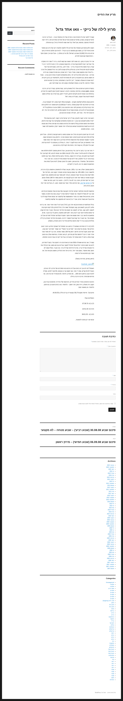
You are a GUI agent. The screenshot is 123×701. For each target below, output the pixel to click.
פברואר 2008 (110, 558)
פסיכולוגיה (111, 655)
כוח (113, 641)
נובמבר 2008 (110, 544)
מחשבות (111, 643)
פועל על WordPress (100, 692)
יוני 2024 (112, 471)
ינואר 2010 (111, 516)
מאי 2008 (111, 552)
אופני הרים (111, 588)
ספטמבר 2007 (110, 566)
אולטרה (112, 584)
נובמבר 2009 (110, 520)
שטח (112, 669)
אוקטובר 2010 (110, 497)
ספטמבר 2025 (110, 467)
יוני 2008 (112, 550)
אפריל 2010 (111, 509)
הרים (112, 613)
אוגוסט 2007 (110, 568)
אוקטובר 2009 (110, 522)
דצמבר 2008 (110, 542)
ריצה (111, 48)
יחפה (112, 633)
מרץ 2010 (111, 512)
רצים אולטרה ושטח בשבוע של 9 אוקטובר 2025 (20, 49)
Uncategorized (110, 582)
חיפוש (32, 30)
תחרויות (107, 48)
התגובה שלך (111, 346)
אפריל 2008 (111, 554)
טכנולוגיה (111, 627)
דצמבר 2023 (110, 479)
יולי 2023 (111, 481)
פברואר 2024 (110, 477)
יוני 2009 (112, 530)
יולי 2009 (111, 528)
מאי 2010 (111, 507)
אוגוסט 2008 (110, 548)
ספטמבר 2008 (110, 546)
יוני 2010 (112, 505)
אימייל (113, 384)
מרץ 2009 (111, 536)
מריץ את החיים (107, 14)
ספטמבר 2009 (110, 524)
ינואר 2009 (111, 540)
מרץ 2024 (111, 475)
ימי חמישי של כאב (86, 183)
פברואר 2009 (110, 538)
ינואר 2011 (111, 493)
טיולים (112, 625)
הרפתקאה (111, 617)
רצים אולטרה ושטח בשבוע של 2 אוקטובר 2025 (20, 52)
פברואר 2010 (110, 514)
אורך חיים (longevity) (108, 600)
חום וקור (112, 623)
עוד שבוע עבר (29, 58)
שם (114, 375)
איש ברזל (111, 604)
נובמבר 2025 (110, 465)
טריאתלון (111, 629)
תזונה (112, 677)
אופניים (112, 590)
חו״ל (112, 621)
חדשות (112, 619)
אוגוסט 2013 (110, 485)
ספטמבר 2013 (110, 483)
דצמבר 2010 (110, 495)
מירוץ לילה (113, 50)
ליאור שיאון (113, 42)
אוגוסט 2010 (110, 501)
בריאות (112, 611)
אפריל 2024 (111, 473)
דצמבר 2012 (110, 487)
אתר (114, 394)
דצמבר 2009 (110, 518)
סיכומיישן (111, 647)
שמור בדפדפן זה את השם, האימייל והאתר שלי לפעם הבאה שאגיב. (95, 403)
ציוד (113, 659)
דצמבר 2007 (110, 562)
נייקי (108, 50)
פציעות (112, 657)
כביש (114, 48)
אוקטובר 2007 (110, 564)
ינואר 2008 (111, 560)
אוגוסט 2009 (110, 526)
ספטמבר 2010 (110, 499)
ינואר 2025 (111, 469)
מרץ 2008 (111, 556)
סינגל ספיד (111, 649)
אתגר (112, 609)
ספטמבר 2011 (110, 489)
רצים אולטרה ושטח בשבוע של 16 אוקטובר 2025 (20, 47)
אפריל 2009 (111, 534)
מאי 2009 (111, 532)
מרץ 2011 (111, 491)
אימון (112, 602)
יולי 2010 (111, 503)
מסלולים (111, 645)
